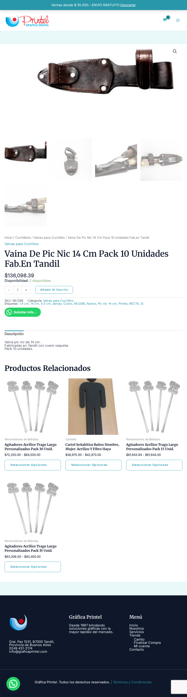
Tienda (134, 635)
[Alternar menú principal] (177, 20)
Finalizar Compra (147, 643)
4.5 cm (46, 303)
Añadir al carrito (54, 290)
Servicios (136, 632)
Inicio (8, 237)
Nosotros (136, 628)
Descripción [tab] (14, 334)
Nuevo (91, 303)
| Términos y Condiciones (131, 682)
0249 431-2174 (20, 648)
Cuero (67, 303)
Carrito (139, 639)
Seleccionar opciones (28, 465)
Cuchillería (23, 237)
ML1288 (79, 303)
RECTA (134, 303)
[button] (175, 51)
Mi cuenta (142, 646)
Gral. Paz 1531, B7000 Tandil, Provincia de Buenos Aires (31, 643)
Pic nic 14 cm (107, 303)
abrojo (57, 303)
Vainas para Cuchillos (49, 237)
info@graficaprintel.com (28, 651)
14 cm (35, 303)
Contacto (136, 649)
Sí (142, 303)
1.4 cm (24, 303)
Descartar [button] (128, 5)
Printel (123, 303)
